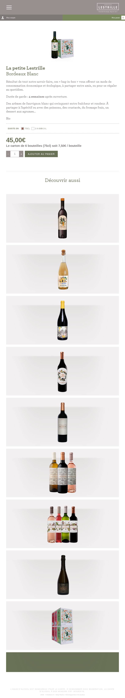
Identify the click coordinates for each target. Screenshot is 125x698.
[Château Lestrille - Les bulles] (62, 574)
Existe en (13, 129)
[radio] (25, 128)
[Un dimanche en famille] (62, 320)
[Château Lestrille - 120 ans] (62, 371)
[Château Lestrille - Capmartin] (62, 473)
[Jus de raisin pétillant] (62, 269)
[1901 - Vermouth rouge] (62, 218)
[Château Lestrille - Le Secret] (62, 422)
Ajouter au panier (41, 153)
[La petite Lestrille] (62, 625)
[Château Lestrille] (62, 524)
